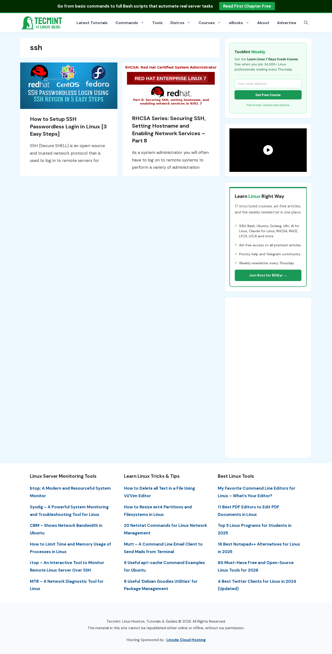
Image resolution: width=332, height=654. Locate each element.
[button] (306, 23)
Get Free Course (268, 95)
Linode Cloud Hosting (186, 639)
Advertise (286, 22)
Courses (207, 22)
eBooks (236, 22)
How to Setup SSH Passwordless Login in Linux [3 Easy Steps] (68, 126)
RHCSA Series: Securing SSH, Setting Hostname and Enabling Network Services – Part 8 (169, 129)
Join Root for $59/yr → (268, 275)
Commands (126, 22)
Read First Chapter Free (247, 6)
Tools (157, 22)
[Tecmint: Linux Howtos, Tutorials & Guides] (42, 22)
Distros (177, 22)
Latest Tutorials (92, 22)
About (263, 22)
